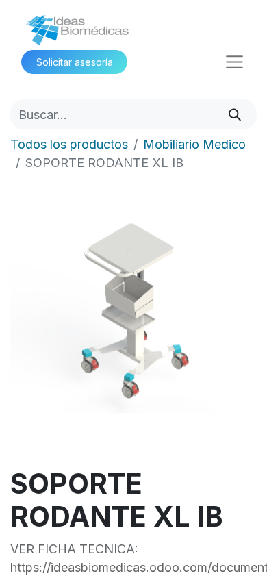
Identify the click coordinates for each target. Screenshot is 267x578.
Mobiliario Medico (194, 144)
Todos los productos (69, 144)
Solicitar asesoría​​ (74, 62)
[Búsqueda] (235, 114)
